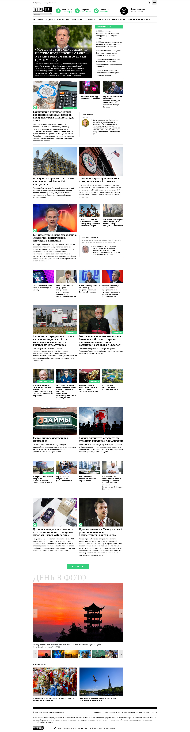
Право (114, 19)
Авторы (146, 712)
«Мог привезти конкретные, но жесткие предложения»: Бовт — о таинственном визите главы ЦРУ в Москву (62, 54)
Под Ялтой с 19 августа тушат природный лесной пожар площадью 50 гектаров (113, 222)
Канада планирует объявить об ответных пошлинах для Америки (101, 439)
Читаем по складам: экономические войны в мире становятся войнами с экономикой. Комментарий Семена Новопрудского (66, 391)
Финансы (77, 19)
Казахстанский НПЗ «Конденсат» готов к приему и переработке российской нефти (89, 222)
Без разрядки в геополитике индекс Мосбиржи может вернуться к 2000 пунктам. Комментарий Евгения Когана (112, 482)
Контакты (113, 712)
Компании (64, 19)
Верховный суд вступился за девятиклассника (64, 478)
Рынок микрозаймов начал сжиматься (50, 439)
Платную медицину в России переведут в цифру (42, 287)
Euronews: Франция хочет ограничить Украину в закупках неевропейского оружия (109, 44)
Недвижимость (135, 19)
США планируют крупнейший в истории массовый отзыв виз (99, 180)
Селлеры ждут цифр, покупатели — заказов (89, 97)
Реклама (97, 712)
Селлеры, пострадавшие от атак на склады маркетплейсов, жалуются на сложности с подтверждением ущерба (53, 340)
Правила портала (135, 712)
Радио (105, 712)
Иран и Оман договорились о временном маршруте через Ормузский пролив (107, 34)
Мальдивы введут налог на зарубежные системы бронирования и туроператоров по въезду (109, 62)
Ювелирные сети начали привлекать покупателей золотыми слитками (88, 388)
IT (147, 19)
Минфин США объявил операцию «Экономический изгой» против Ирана (43, 479)
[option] (78, 612)
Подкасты (51, 19)
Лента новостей (103, 26)
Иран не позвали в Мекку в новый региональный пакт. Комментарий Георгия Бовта (100, 532)
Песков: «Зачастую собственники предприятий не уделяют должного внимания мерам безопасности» (111, 290)
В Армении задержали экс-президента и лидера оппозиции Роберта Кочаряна (89, 288)
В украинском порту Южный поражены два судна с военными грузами (108, 72)
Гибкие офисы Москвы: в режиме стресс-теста (87, 478)
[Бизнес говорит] (55, 82)
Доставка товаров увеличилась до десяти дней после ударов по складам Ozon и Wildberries (53, 532)
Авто (122, 19)
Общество (103, 19)
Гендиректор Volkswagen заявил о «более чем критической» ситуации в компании (55, 237)
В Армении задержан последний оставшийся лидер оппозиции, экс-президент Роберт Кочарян (112, 101)
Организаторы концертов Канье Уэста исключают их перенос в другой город (108, 52)
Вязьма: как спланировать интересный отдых (110, 387)
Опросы (154, 712)
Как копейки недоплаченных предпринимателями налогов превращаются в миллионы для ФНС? (53, 116)
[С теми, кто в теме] (43, 370)
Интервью (38, 19)
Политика (90, 19)
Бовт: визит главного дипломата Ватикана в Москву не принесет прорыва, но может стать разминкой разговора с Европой (100, 340)
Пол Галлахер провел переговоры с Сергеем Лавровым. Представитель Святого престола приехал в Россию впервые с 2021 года (101, 351)
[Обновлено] (55, 306)
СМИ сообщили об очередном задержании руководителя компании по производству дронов (66, 290)
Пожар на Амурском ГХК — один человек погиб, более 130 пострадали (54, 181)
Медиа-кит (122, 712)
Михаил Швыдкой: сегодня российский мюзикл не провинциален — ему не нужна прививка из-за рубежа (43, 390)
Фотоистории (39, 664)
